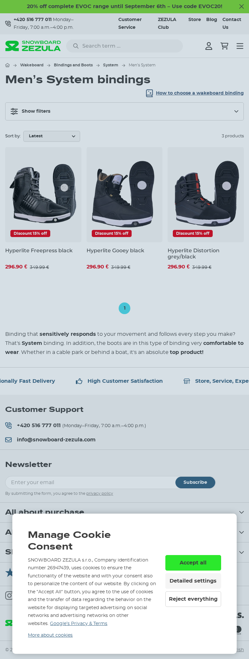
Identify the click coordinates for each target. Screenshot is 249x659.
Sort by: (13, 136)
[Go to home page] (7, 65)
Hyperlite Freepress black (39, 250)
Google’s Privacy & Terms (78, 623)
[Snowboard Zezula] (33, 45)
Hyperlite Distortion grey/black (193, 253)
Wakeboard (31, 65)
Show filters (36, 111)
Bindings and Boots (73, 65)
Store (194, 19)
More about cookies (50, 635)
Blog (211, 19)
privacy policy (99, 493)
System (110, 65)
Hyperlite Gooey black (115, 250)
